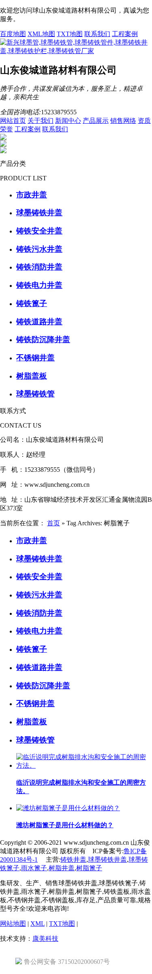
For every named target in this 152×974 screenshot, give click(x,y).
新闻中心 (68, 120)
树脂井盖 (62, 868)
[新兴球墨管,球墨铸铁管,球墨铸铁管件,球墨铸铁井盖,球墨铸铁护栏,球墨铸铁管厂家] (76, 50)
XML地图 (41, 33)
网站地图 (13, 923)
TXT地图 (70, 33)
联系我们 (97, 33)
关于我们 (41, 120)
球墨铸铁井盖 (107, 859)
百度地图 (13, 33)
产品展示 (96, 120)
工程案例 (125, 33)
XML (37, 923)
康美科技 (45, 938)
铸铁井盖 (73, 859)
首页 (53, 523)
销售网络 (123, 120)
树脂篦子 (89, 868)
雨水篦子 (34, 868)
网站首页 (13, 120)
